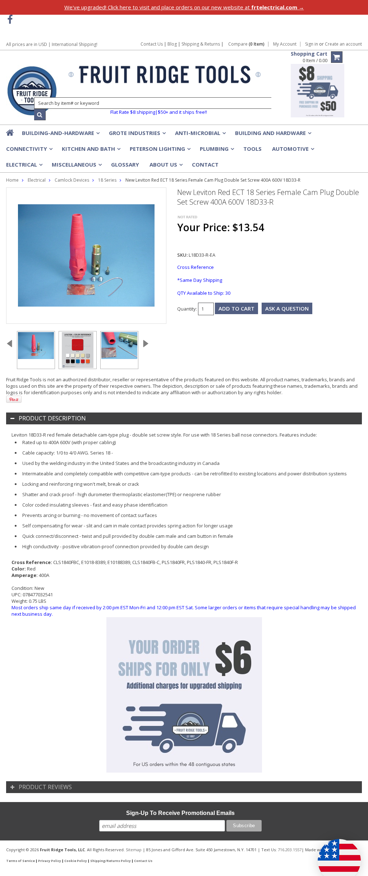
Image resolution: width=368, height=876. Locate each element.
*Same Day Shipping (199, 280)
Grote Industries (137, 135)
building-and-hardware (60, 135)
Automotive (292, 151)
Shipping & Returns (201, 44)
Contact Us (152, 44)
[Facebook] (10, 19)
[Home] (10, 132)
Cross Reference (195, 267)
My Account (284, 44)
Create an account (343, 44)
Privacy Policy (49, 861)
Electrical (23, 166)
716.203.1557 (290, 849)
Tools (252, 148)
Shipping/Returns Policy (110, 861)
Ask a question (287, 308)
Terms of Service (20, 861)
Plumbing (216, 151)
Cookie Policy (75, 861)
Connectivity (28, 151)
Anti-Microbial (200, 135)
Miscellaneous (76, 166)
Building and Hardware (272, 135)
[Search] (40, 114)
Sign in (311, 44)
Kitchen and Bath (90, 151)
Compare (246, 44)
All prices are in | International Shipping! (51, 44)
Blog (172, 44)
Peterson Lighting (159, 151)
